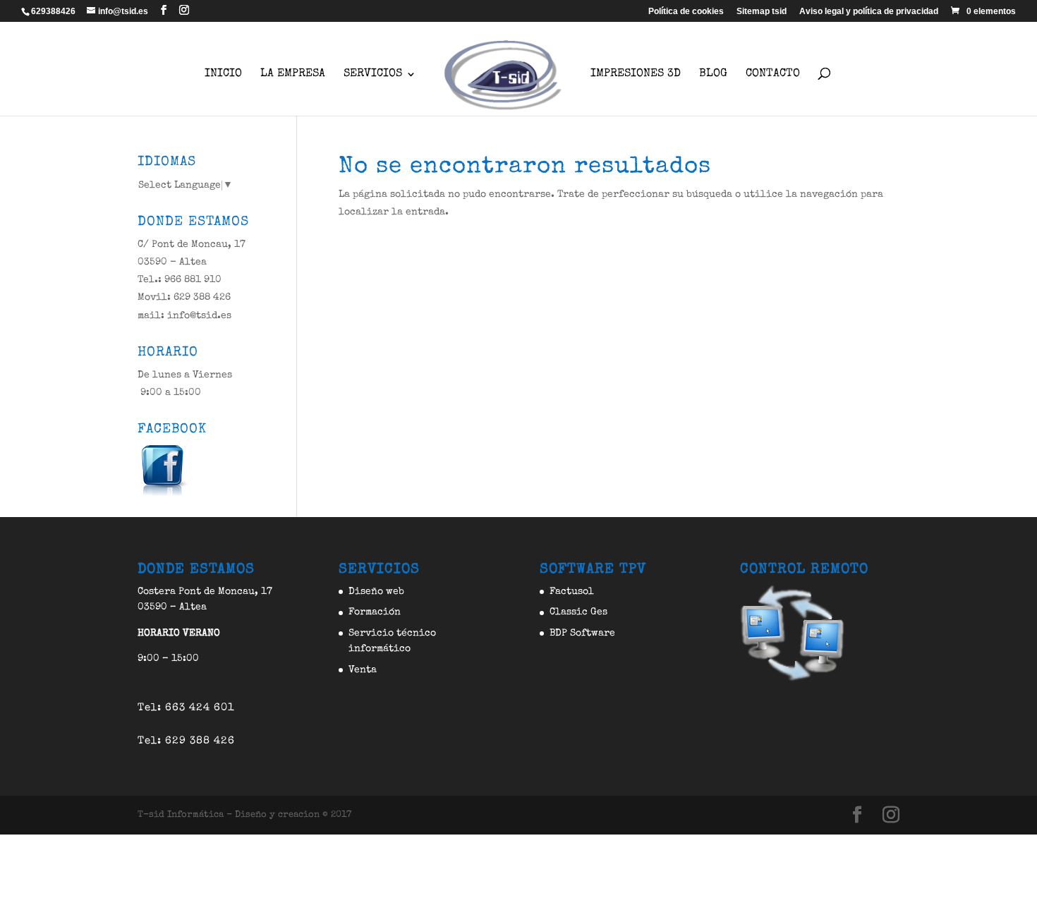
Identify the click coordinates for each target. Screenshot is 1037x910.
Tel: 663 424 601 (186, 708)
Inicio (223, 74)
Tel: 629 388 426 (186, 741)
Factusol (572, 592)
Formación (374, 612)
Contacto (773, 74)
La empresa (292, 74)
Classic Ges (578, 612)
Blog (713, 74)
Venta (362, 670)
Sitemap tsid (761, 11)
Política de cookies (686, 11)
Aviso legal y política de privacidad (868, 11)
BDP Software (582, 633)
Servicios (373, 74)
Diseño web (376, 592)
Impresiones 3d (635, 74)
